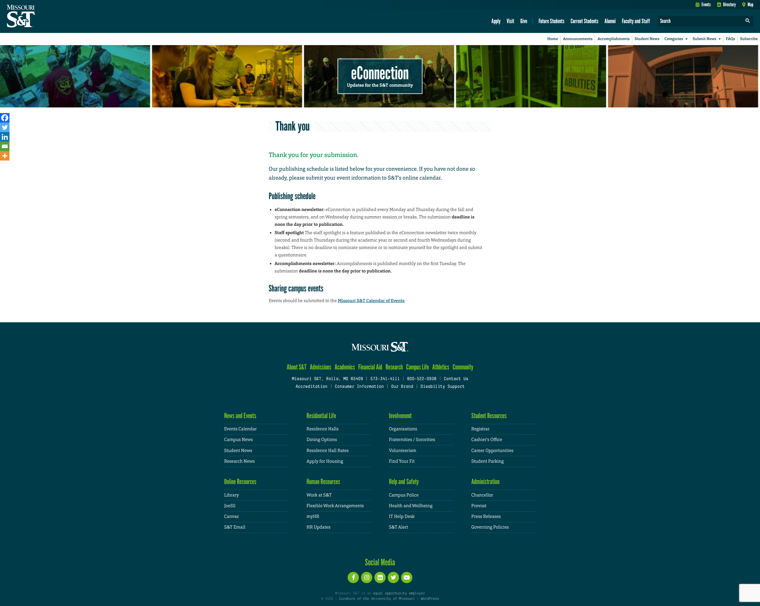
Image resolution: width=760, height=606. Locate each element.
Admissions (320, 367)
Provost (479, 506)
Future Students (551, 21)
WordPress (430, 599)
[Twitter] (5, 127)
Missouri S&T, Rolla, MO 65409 (327, 379)
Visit (510, 21)
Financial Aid (370, 367)
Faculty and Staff (636, 21)
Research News (239, 461)
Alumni (610, 21)
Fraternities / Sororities (412, 439)
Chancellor (482, 495)
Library (231, 495)
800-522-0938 (421, 379)
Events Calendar (240, 429)
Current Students (584, 21)
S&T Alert (398, 527)
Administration (485, 481)
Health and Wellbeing (411, 506)
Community (462, 367)
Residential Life (321, 415)
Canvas (231, 516)
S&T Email (234, 527)
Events (706, 4)
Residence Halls (323, 429)
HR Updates (318, 527)
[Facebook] (5, 118)
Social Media (380, 562)
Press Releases (486, 516)
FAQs (730, 39)
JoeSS (229, 506)
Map (750, 4)
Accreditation (311, 387)
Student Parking (487, 461)
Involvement (400, 415)
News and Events (240, 415)
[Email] (5, 146)
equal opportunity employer (399, 593)
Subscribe (749, 39)
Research (394, 367)
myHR (313, 516)
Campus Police (404, 495)
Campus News (238, 439)
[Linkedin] (5, 137)
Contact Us (456, 379)
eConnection (380, 72)
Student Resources (489, 415)
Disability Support (442, 387)
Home (552, 39)
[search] (747, 21)
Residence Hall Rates (328, 450)
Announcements (577, 39)
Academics (345, 367)
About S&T (297, 367)
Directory (729, 4)
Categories (673, 39)
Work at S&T (319, 495)
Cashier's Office (486, 439)
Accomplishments (614, 39)
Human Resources (323, 481)
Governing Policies (490, 527)
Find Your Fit (402, 461)
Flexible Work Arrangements (335, 506)
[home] (39, 16)
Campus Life (417, 367)
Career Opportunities (492, 450)
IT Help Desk (401, 516)
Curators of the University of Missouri (377, 599)
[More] (5, 156)
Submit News (704, 39)
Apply (496, 21)
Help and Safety (404, 481)
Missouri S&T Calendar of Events (371, 301)
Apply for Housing (325, 461)
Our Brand (402, 387)
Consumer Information (359, 387)
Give (523, 21)
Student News (647, 39)
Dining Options (322, 439)
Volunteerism (402, 450)
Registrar (480, 429)
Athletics (440, 367)
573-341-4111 (385, 379)
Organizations (403, 429)
